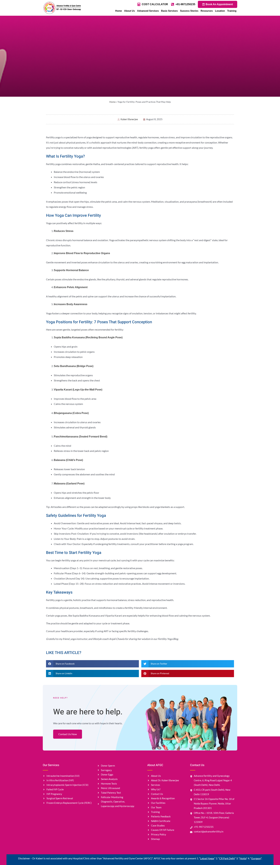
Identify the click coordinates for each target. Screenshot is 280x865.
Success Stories (189, 10)
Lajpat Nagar (207, 858)
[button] (92, 663)
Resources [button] (207, 10)
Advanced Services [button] (148, 10)
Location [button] (220, 10)
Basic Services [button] (169, 10)
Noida (243, 858)
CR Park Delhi (227, 858)
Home (118, 10)
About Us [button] (129, 10)
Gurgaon (256, 858)
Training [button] (231, 10)
